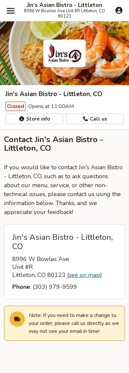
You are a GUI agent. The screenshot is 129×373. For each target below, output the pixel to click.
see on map (84, 275)
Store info (37, 119)
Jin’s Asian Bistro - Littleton (64, 5)
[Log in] (118, 10)
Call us (98, 119)
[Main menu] (10, 10)
